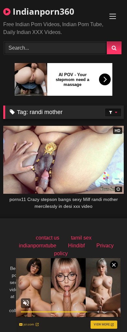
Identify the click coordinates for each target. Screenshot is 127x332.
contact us (47, 238)
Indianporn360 (42, 11)
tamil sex (81, 238)
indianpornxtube (37, 245)
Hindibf (76, 245)
